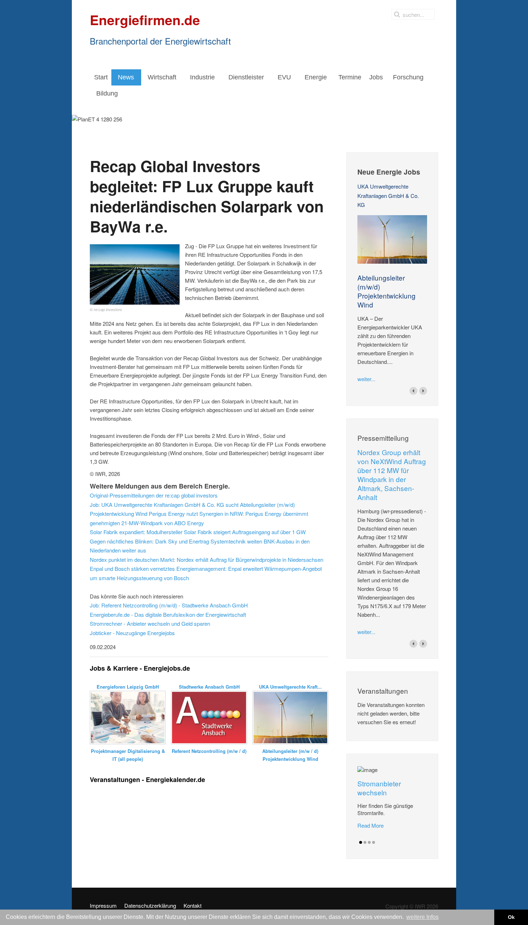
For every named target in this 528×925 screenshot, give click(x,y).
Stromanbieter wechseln (379, 787)
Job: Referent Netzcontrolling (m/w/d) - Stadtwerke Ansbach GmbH (169, 605)
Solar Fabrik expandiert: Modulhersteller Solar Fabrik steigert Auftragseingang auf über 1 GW (198, 532)
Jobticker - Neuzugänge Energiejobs (132, 633)
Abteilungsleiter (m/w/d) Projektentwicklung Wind (386, 291)
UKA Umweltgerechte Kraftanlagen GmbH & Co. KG (388, 195)
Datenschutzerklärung (150, 905)
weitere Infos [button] (422, 917)
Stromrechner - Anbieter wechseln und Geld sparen (150, 623)
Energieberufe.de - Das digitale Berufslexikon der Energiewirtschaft (168, 614)
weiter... (366, 379)
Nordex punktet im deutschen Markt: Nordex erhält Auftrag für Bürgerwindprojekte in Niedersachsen (206, 559)
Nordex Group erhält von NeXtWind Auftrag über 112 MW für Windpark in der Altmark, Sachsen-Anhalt (391, 474)
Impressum (103, 905)
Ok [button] (511, 917)
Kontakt (193, 905)
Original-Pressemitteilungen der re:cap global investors (154, 495)
